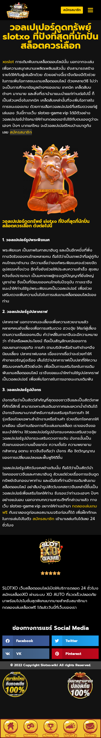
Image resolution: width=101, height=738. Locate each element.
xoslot (8, 62)
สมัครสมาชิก (72, 10)
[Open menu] (90, 10)
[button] (25, 640)
